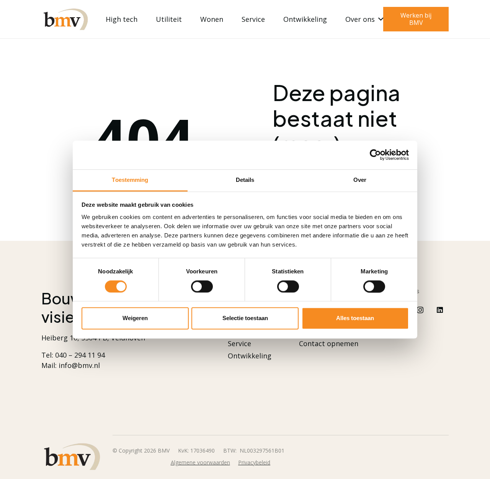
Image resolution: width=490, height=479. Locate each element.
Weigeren (135, 318)
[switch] (202, 286)
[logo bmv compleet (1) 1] (65, 19)
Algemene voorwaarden (200, 462)
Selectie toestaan (245, 318)
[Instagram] (420, 310)
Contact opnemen (328, 343)
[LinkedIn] (440, 310)
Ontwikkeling (249, 355)
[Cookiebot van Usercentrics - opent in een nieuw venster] (375, 154)
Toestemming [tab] (130, 180)
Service (239, 343)
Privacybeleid (254, 462)
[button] (379, 19)
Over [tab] (359, 180)
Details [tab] (245, 180)
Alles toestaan (355, 318)
